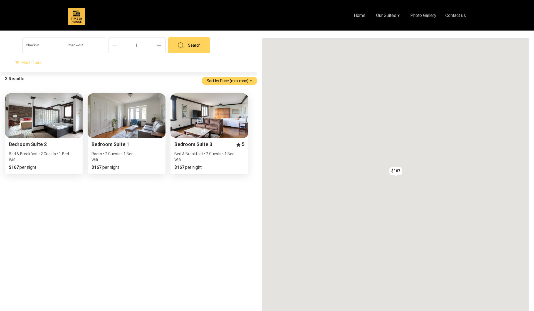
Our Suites (388, 15)
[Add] (159, 45)
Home (359, 15)
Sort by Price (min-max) (227, 81)
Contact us (455, 15)
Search (194, 45)
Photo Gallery (423, 15)
